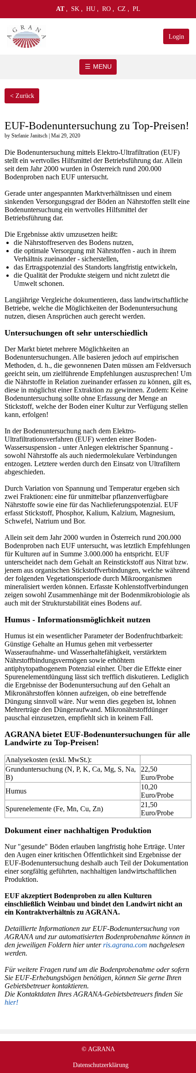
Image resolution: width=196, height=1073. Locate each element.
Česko (122, 11)
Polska (136, 11)
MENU (102, 66)
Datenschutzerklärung (101, 1065)
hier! (11, 1002)
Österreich (60, 11)
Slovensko (75, 11)
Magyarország (91, 11)
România (106, 11)
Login (176, 36)
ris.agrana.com (125, 945)
